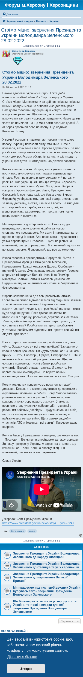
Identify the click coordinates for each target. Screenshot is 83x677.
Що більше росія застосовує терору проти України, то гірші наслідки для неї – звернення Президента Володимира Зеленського (45, 606)
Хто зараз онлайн (14, 631)
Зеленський (17, 531)
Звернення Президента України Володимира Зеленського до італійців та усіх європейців (46, 565)
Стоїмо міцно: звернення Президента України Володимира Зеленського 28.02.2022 (41, 35)
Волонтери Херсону (23, 51)
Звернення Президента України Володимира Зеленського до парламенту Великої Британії (46, 577)
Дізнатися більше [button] (22, 657)
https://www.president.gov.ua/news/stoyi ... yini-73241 (38, 523)
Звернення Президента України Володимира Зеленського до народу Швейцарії (46, 555)
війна (32, 531)
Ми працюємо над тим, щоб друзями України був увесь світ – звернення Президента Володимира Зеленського (46, 591)
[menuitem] (10, 14)
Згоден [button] (26, 669)
